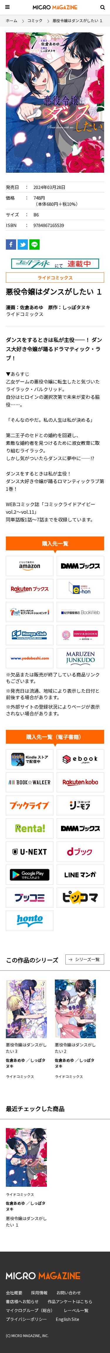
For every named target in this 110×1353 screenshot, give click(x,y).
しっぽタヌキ (76, 307)
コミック (35, 20)
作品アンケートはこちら (70, 1301)
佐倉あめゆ (31, 307)
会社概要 (14, 1293)
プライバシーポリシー (26, 1319)
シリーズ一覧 (87, 959)
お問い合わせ (68, 1293)
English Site (67, 1319)
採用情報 (39, 1293)
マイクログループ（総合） (30, 1310)
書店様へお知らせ (22, 1301)
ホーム (11, 20)
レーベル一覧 (76, 1310)
